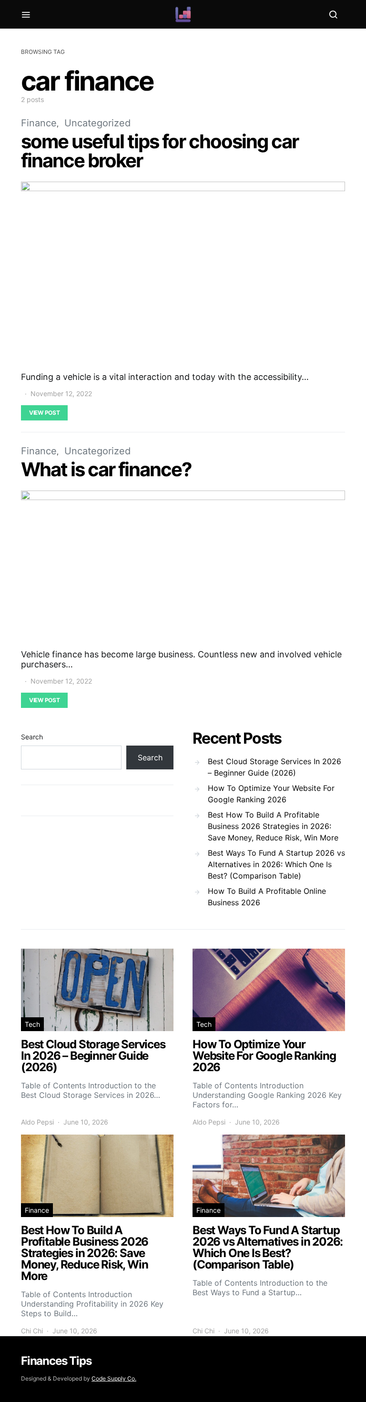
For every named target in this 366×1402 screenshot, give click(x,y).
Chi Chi (32, 1331)
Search (32, 737)
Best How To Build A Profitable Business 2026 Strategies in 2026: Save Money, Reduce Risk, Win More (273, 826)
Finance (39, 123)
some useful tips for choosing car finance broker (159, 151)
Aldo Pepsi (37, 1122)
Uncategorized (97, 123)
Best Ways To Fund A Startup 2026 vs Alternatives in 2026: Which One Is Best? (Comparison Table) (276, 864)
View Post (44, 412)
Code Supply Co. (114, 1378)
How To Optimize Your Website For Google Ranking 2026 (271, 793)
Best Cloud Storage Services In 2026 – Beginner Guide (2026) (274, 767)
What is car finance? (106, 469)
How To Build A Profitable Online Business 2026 (267, 896)
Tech (32, 1024)
